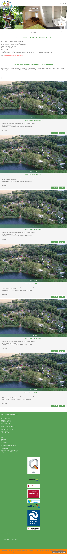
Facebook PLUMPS (5, 448)
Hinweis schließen (56, 552)
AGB (2, 437)
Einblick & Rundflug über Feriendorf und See (13, 55)
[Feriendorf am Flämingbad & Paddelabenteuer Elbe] (6, 4)
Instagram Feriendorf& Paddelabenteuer (10, 451)
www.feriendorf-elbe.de (6, 421)
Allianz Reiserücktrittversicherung (8, 445)
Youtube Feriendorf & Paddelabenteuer (9, 450)
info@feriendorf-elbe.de (6, 423)
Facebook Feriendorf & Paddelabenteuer (10, 447)
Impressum (3, 436)
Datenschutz (3, 439)
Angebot (55, 133)
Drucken (3, 440)
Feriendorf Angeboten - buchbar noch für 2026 (23, 73)
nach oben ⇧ (4, 442)
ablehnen (63, 552)
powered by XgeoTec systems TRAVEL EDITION (9, 539)
